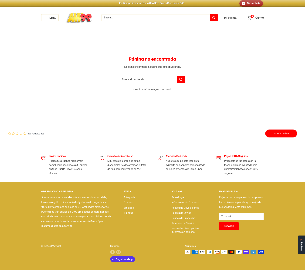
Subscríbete (253, 3)
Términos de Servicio (183, 223)
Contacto (129, 202)
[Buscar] (214, 17)
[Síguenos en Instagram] (118, 252)
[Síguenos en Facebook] (112, 252)
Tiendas (128, 213)
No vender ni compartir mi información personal (186, 230)
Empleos (129, 208)
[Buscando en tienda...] (181, 79)
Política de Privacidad (183, 218)
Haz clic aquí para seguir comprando (152, 89)
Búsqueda (129, 197)
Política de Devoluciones (185, 208)
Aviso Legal (178, 197)
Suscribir (229, 226)
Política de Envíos (181, 213)
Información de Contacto (185, 202)
